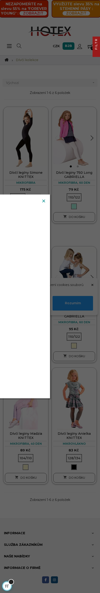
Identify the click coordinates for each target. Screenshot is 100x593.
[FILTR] (96, 53)
